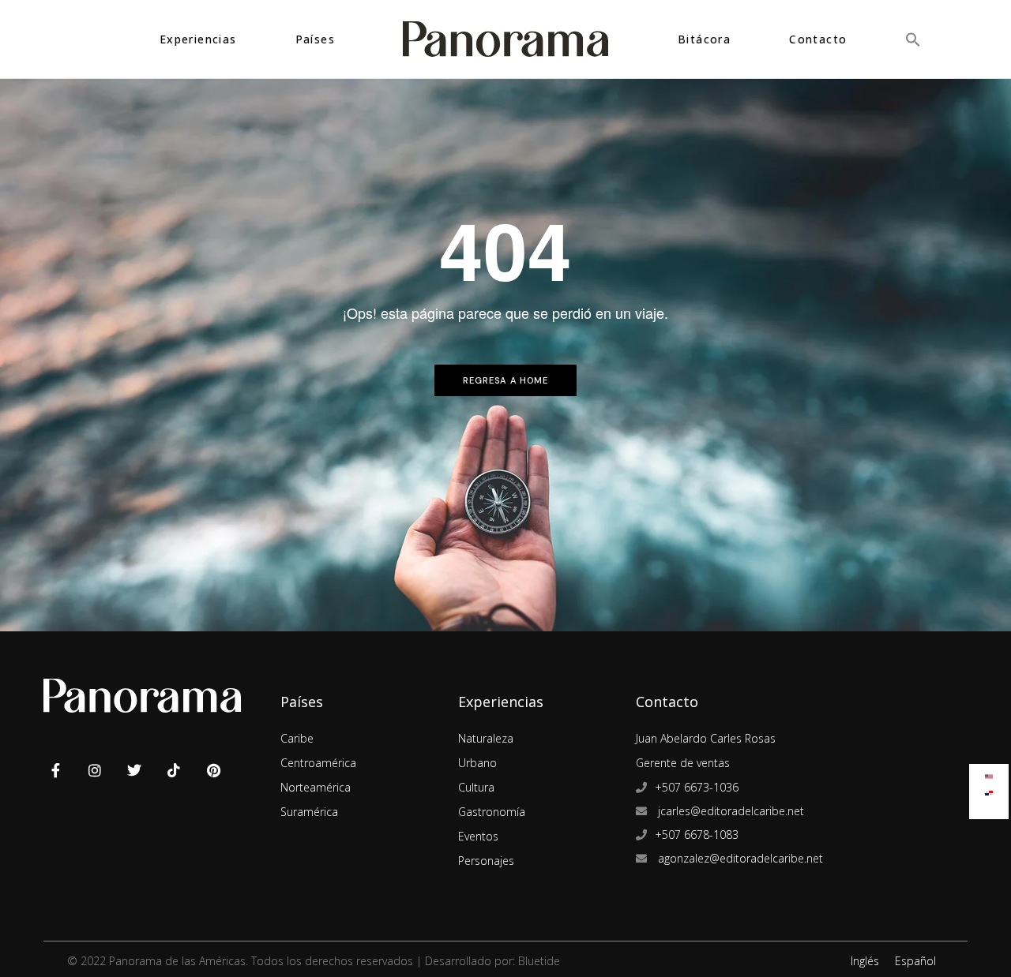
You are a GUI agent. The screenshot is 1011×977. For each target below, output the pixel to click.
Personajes (486, 860)
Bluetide (539, 960)
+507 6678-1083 (697, 834)
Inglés (865, 960)
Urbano (477, 762)
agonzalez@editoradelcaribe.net (739, 858)
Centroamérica (318, 762)
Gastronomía (491, 811)
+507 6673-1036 (697, 787)
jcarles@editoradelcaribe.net (729, 810)
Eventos (478, 836)
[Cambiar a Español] (989, 789)
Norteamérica (315, 787)
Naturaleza (485, 738)
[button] (913, 39)
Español (915, 960)
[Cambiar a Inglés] (989, 773)
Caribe (297, 738)
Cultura (476, 787)
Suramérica (309, 811)
